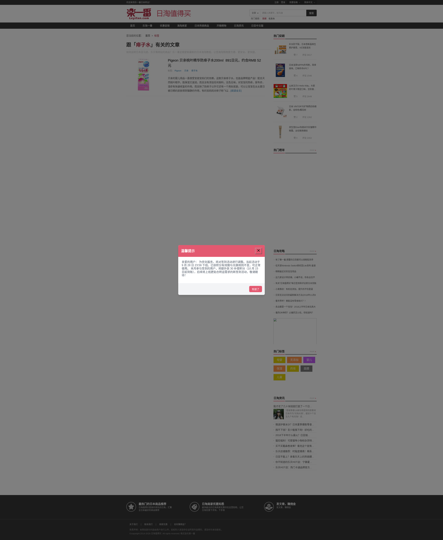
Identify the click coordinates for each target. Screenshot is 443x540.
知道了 (255, 289)
